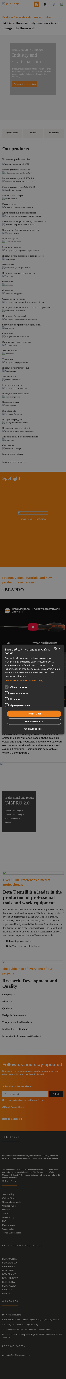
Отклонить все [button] (34, 721)
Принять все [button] (34, 713)
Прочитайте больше (15, 675)
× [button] (59, 648)
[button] (33, 680)
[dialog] (33, 689)
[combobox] (55, 648)
